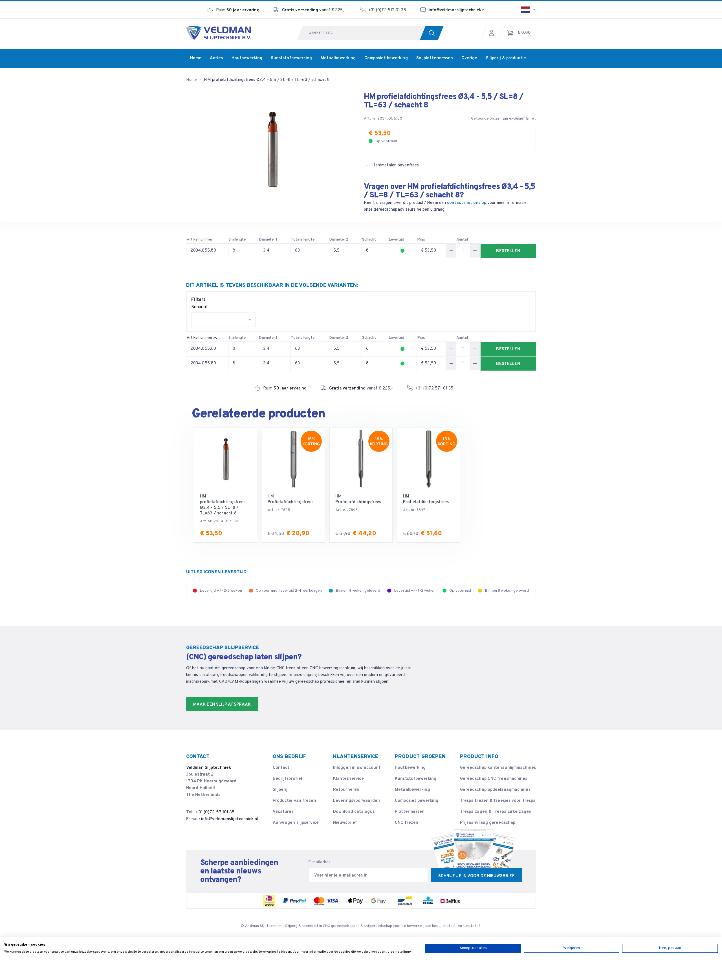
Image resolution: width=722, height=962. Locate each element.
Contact (281, 768)
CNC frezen (406, 822)
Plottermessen (409, 811)
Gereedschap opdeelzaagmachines (495, 790)
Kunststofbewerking (415, 779)
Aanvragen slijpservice (296, 822)
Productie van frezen (294, 800)
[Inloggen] (493, 33)
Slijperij (280, 790)
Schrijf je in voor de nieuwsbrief (476, 876)
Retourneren (346, 790)
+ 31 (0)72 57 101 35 (215, 812)
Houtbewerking (410, 768)
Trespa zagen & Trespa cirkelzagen (495, 811)
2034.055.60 (203, 348)
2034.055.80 (203, 250)
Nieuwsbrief (345, 822)
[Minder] (451, 250)
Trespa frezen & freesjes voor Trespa (498, 800)
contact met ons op (466, 203)
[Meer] (475, 250)
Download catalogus (354, 811)
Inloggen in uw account (356, 768)
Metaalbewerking (412, 790)
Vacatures (283, 811)
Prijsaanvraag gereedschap (488, 822)
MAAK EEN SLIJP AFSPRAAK (222, 704)
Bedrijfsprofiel (287, 779)
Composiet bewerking (416, 800)
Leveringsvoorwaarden (356, 800)
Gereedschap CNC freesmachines (493, 779)
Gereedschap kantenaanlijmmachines (498, 768)
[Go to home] (218, 33)
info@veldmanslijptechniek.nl (457, 10)
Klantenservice (348, 779)
